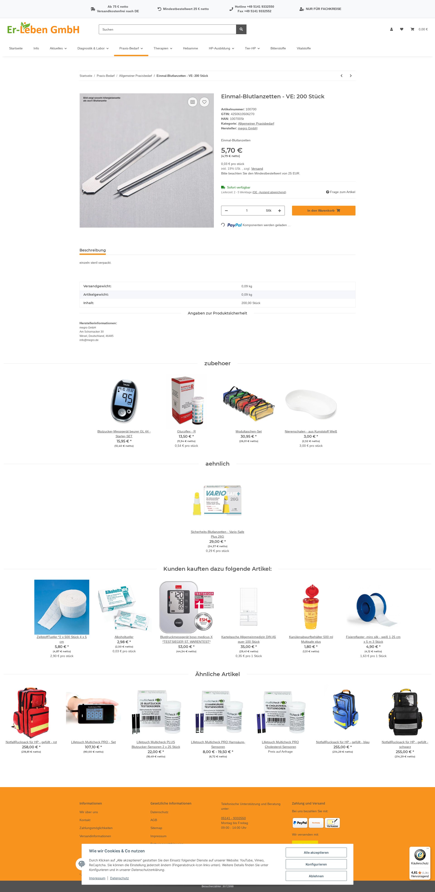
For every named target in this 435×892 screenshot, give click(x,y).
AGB (153, 820)
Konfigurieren (316, 864)
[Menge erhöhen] (280, 210)
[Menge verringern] (226, 210)
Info (36, 48)
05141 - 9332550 (233, 818)
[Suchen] (241, 29)
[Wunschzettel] (401, 29)
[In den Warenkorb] (83, 90)
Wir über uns (89, 812)
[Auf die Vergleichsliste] (193, 102)
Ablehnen (316, 876)
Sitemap (156, 828)
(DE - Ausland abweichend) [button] (269, 192)
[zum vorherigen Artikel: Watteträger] (341, 76)
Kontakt (85, 820)
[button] (391, 29)
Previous (11, 727)
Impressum (158, 836)
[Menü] (427, 849)
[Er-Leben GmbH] (44, 29)
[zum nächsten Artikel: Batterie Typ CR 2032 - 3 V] (350, 76)
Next (424, 727)
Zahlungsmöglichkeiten (96, 828)
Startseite (16, 48)
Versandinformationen (95, 836)
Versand (257, 168)
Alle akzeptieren (316, 852)
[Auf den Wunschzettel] (204, 102)
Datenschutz (159, 812)
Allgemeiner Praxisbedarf (256, 123)
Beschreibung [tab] (93, 250)
